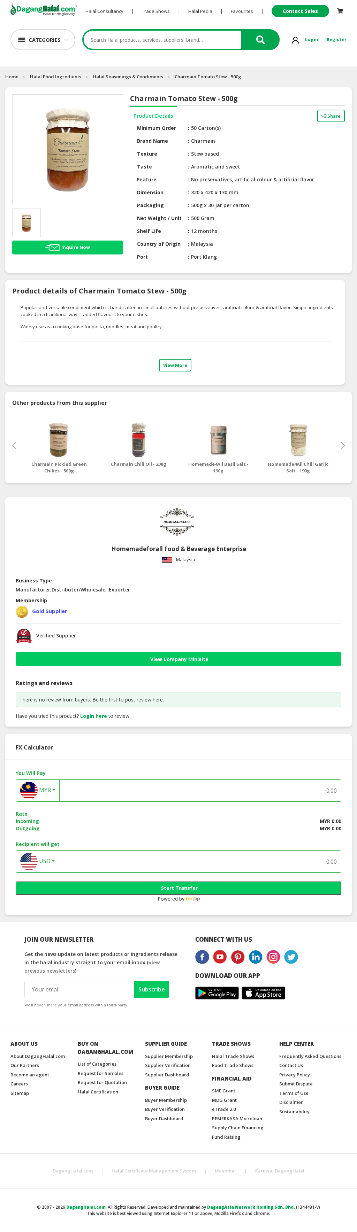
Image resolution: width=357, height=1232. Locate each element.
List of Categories (97, 1064)
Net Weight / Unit (159, 218)
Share (334, 116)
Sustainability (294, 1111)
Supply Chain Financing (238, 1127)
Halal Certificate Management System (154, 1171)
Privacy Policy (294, 1075)
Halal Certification (98, 1092)
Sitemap (19, 1093)
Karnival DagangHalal (279, 1171)
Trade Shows (156, 11)
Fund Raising (226, 1137)
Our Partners (24, 1065)
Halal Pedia (200, 11)
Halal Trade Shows (233, 1056)
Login (311, 39)
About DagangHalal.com (37, 1056)
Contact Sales (300, 11)
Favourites (242, 11)
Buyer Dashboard (164, 1118)
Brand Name (152, 141)
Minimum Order (156, 128)
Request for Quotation (102, 1082)
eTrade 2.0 (224, 1109)
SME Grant (223, 1091)
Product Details (153, 115)
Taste (144, 166)
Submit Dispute (296, 1084)
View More (175, 365)
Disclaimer (291, 1102)
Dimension (150, 192)
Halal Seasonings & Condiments (128, 76)
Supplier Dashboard (167, 1075)
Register (337, 39)
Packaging (150, 205)
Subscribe (151, 989)
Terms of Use (294, 1093)
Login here (93, 716)
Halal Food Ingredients (55, 76)
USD (44, 861)
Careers (19, 1084)
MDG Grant (224, 1100)
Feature (147, 179)
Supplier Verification (168, 1065)
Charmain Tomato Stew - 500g (208, 76)
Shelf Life (149, 231)
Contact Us (291, 1065)
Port (142, 256)
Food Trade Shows (232, 1065)
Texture (147, 153)
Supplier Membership (169, 1056)
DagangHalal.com (73, 1171)
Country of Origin (159, 244)
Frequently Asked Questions (310, 1056)
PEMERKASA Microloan (237, 1118)
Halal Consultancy (104, 11)
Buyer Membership (166, 1100)
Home (11, 76)
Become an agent (29, 1075)
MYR (44, 790)
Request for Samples (100, 1073)
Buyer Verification (165, 1109)
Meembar (225, 1171)
